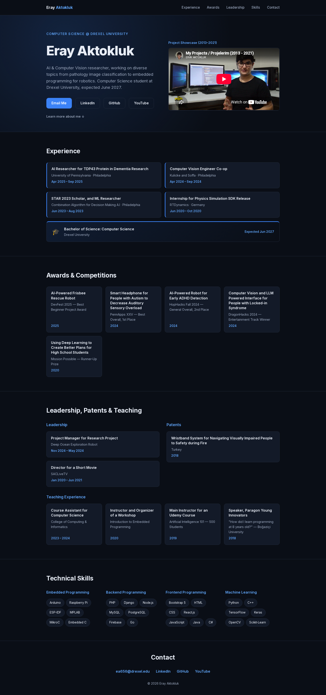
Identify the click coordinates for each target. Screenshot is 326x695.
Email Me (59, 103)
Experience (191, 7)
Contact (273, 7)
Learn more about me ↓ (65, 116)
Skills (255, 7)
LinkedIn (88, 103)
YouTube (141, 103)
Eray (59, 7)
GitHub (114, 103)
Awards (213, 7)
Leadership (235, 7)
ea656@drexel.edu (133, 671)
